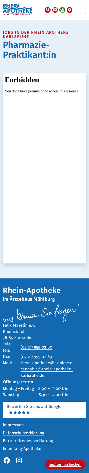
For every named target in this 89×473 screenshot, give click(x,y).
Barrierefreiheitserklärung (28, 440)
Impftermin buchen (65, 464)
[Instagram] (19, 461)
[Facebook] (6, 461)
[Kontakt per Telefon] (48, 10)
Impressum (13, 424)
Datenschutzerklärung (23, 432)
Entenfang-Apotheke (22, 448)
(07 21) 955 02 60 (36, 347)
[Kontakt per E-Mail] (55, 10)
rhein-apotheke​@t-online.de (48, 362)
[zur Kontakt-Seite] (69, 10)
